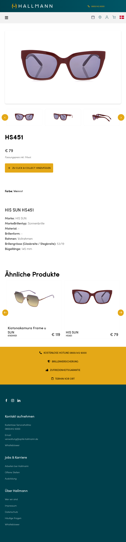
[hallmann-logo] (32, 5)
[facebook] (6, 400)
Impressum (11, 505)
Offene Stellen (12, 472)
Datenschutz (11, 511)
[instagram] (12, 400)
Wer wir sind (11, 499)
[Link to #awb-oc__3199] (15, 18)
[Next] (121, 313)
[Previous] (5, 313)
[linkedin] (18, 400)
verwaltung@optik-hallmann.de (21, 439)
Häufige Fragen (13, 518)
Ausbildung (11, 478)
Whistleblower (12, 445)
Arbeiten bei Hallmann (17, 466)
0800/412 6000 (12, 428)
